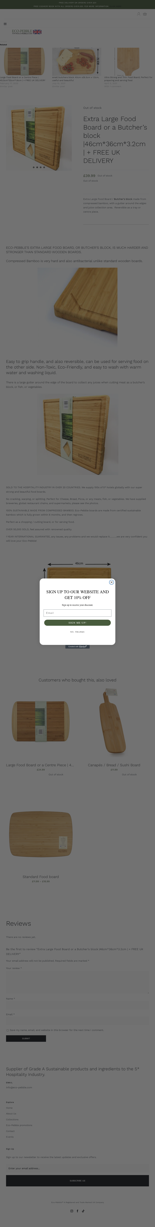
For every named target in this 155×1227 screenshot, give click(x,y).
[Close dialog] (111, 582)
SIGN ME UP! (77, 622)
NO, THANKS (77, 632)
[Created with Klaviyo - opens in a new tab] (77, 647)
